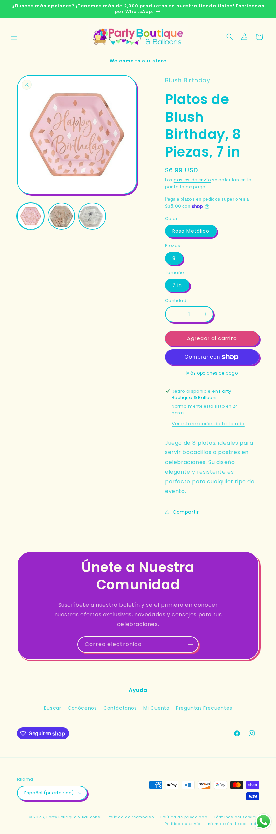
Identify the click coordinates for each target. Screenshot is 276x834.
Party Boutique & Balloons (73, 817)
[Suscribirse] (190, 644)
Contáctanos (120, 708)
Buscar (52, 708)
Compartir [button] (186, 512)
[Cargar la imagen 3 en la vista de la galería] (92, 216)
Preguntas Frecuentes (204, 708)
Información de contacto (233, 823)
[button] (14, 36)
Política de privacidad (183, 817)
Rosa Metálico (190, 231)
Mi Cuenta (156, 708)
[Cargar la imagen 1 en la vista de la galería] (30, 216)
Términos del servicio (236, 817)
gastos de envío (192, 180)
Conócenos (82, 708)
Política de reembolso (131, 817)
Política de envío (182, 823)
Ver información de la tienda (208, 423)
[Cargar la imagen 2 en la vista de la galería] (61, 216)
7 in (177, 285)
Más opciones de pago (212, 373)
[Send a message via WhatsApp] (263, 821)
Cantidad (175, 300)
